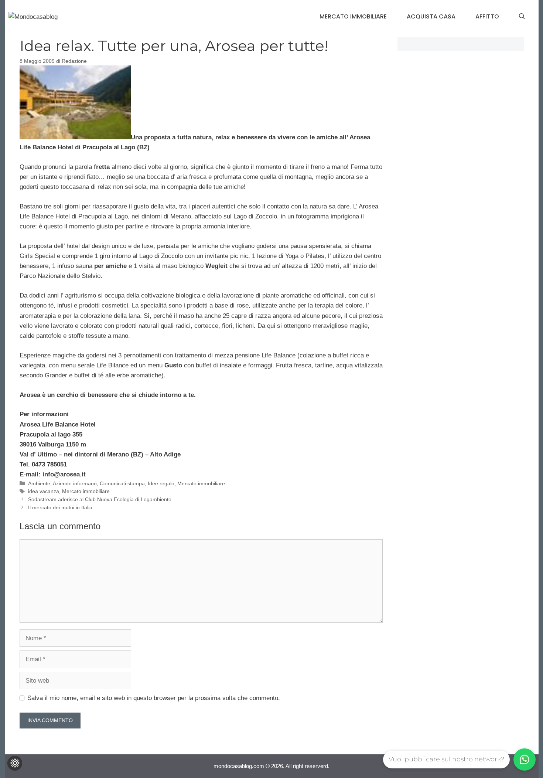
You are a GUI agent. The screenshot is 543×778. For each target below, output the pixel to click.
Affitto (487, 16)
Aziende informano (75, 483)
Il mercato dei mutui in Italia (60, 507)
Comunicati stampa (122, 483)
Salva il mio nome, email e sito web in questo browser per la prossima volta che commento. (153, 697)
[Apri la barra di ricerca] (522, 16)
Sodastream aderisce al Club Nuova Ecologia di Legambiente (99, 499)
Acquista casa (431, 16)
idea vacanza (43, 491)
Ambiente (39, 483)
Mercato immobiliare (353, 16)
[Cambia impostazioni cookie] (14, 763)
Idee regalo (161, 483)
